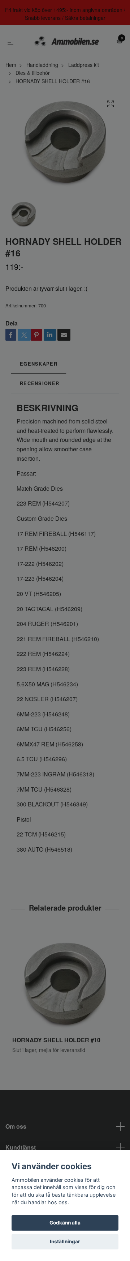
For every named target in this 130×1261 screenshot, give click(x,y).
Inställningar (65, 1241)
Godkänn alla (65, 1223)
